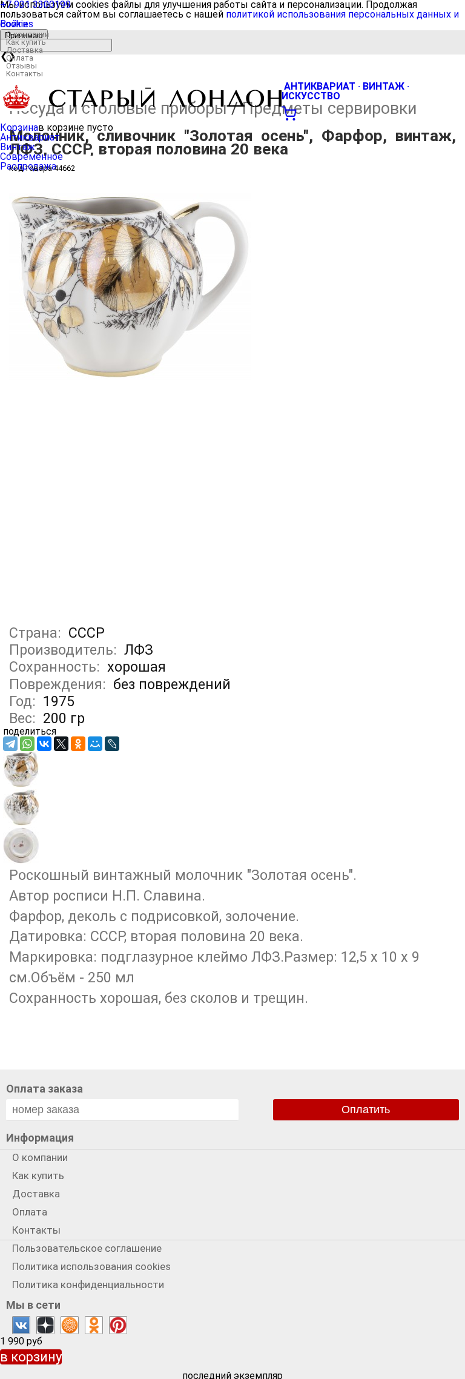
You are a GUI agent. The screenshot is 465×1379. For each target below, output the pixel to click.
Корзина (19, 127)
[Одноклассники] (78, 743)
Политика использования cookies (91, 1266)
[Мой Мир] (95, 743)
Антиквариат (30, 137)
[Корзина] (232, 112)
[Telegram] (10, 743)
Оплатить (365, 1109)
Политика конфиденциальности (88, 1284)
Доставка (24, 50)
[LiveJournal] (112, 743)
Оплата (19, 57)
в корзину (31, 1356)
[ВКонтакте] (44, 743)
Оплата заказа (44, 1088)
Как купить (26, 42)
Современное (31, 156)
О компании (27, 34)
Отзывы (21, 65)
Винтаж (17, 147)
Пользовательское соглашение (87, 1248)
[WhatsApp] (27, 743)
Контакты (24, 73)
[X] (61, 743)
